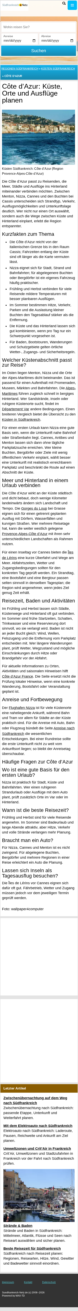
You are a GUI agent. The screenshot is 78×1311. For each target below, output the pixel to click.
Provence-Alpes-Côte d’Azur (24, 534)
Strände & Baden (17, 1226)
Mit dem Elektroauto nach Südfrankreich (37, 1126)
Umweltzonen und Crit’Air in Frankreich (37, 1149)
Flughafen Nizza (22, 708)
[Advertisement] (39, 956)
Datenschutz (49, 1282)
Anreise (8, 36)
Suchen (38, 50)
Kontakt (28, 1282)
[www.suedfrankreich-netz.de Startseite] (15, 6)
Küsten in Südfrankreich (21, 420)
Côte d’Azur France (17, 676)
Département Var (15, 409)
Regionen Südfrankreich (19, 68)
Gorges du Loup (34, 508)
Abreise (46, 36)
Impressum (8, 1282)
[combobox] (38, 27)
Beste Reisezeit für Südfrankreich (32, 1249)
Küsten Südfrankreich (58, 68)
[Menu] (72, 5)
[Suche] (64, 3)
